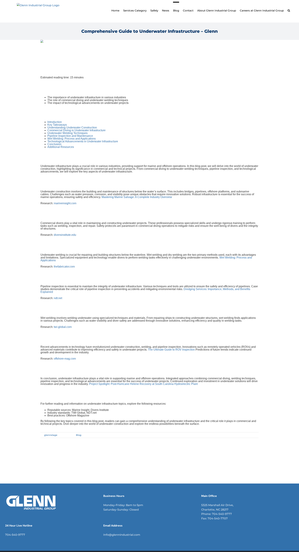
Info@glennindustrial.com (121, 534)
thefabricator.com (64, 266)
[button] (289, 10)
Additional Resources (60, 146)
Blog (78, 435)
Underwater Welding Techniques (67, 133)
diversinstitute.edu (65, 234)
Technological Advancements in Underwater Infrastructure (82, 141)
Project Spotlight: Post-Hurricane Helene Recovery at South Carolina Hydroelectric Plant (143, 383)
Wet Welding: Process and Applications (71, 138)
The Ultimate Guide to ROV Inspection (171, 349)
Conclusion (54, 144)
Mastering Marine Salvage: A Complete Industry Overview (137, 197)
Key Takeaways (57, 124)
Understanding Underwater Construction (72, 127)
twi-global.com (63, 326)
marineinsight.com (65, 203)
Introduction (54, 121)
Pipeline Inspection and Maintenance (70, 135)
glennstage (50, 435)
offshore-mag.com (65, 358)
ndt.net (58, 298)
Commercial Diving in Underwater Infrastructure (76, 130)
